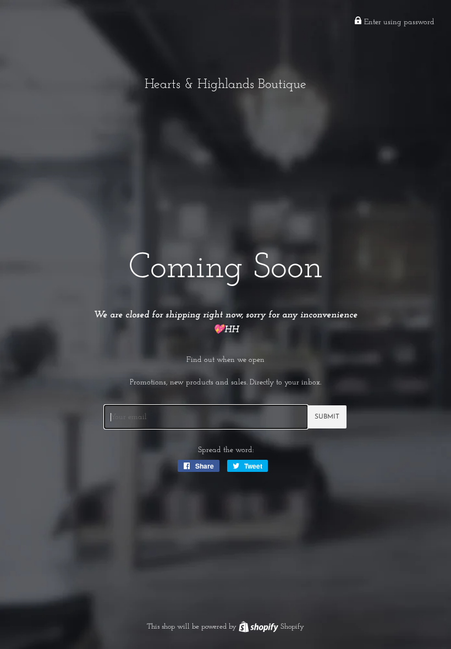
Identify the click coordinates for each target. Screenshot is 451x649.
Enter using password (398, 22)
